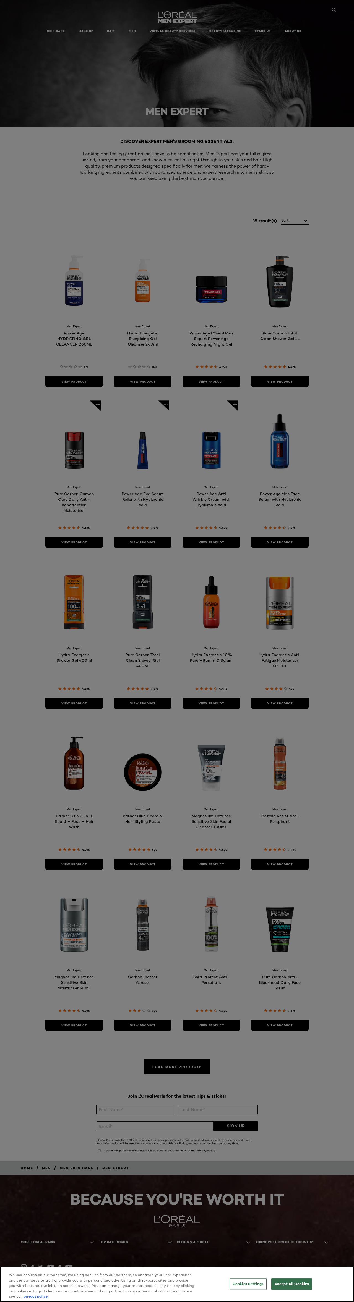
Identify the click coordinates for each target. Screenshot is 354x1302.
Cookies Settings (248, 1284)
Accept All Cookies (291, 1284)
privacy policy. (36, 1296)
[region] (177, 1284)
